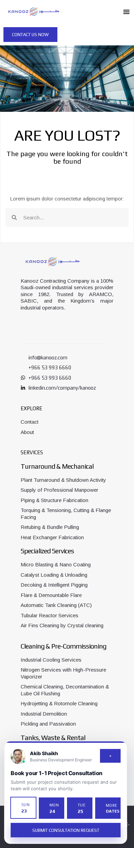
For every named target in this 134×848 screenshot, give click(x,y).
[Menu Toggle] (126, 11)
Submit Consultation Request (65, 830)
